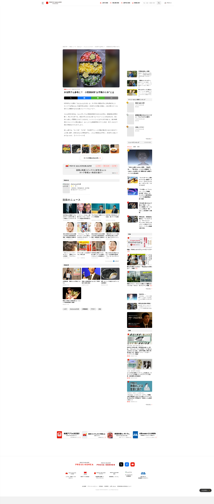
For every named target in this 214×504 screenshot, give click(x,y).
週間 (134, 146)
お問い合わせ (113, 486)
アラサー (93, 309)
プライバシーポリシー (93, 486)
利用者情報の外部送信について (124, 486)
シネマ (65, 309)
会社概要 (84, 486)
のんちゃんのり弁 (82, 103)
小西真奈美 (85, 309)
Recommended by (109, 261)
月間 (138, 146)
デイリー (129, 146)
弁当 (100, 309)
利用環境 (106, 486)
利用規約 (101, 486)
